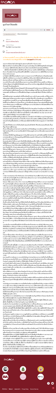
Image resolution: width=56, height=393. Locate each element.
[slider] (23, 30)
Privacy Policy (25, 389)
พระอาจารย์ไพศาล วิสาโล (12, 41)
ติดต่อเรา (11, 389)
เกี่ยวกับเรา (4, 389)
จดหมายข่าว (17, 389)
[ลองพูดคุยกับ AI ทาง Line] (34, 59)
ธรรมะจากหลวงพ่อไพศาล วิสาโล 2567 (15, 52)
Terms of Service (34, 389)
